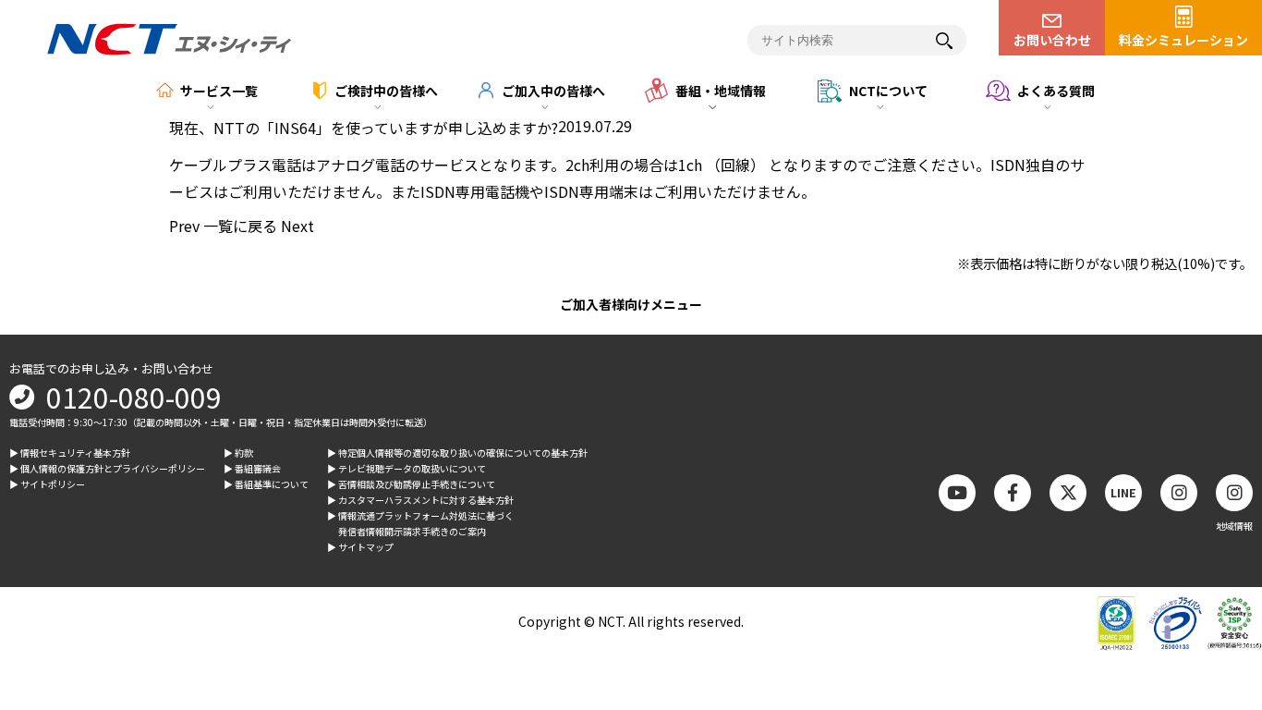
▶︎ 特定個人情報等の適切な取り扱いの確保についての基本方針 (457, 452)
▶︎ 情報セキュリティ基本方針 (69, 452)
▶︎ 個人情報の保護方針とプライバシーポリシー (107, 468)
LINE (1123, 492)
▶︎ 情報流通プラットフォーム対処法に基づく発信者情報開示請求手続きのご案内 (420, 523)
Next (297, 225)
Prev (184, 225)
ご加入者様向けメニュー (631, 304)
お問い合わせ (1052, 40)
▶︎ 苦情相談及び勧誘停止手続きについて (411, 484)
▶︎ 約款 (238, 452)
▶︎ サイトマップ (360, 547)
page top (1216, 543)
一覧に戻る (240, 225)
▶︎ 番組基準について (266, 484)
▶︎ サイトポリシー (47, 484)
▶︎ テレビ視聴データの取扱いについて (406, 468)
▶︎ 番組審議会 (252, 468)
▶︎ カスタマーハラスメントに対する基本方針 (420, 500)
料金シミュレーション (1183, 40)
